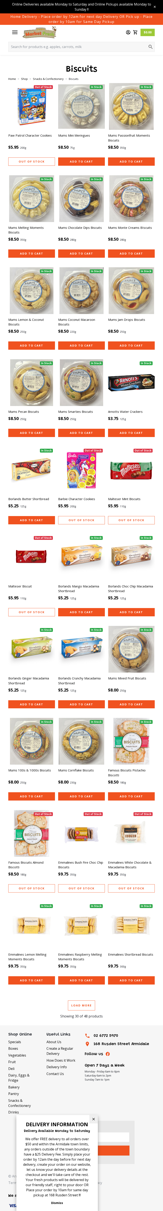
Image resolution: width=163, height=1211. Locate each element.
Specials (14, 1042)
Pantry (13, 1093)
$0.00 (148, 32)
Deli (11, 1068)
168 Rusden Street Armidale (121, 1044)
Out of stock (31, 161)
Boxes (13, 1048)
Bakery (14, 1087)
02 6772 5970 (106, 1036)
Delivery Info (56, 1067)
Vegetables (17, 1055)
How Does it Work (60, 1060)
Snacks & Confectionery (19, 1103)
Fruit (12, 1062)
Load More (81, 1005)
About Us (53, 1042)
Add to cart (81, 161)
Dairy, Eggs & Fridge (19, 1078)
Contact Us (55, 1073)
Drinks (13, 1112)
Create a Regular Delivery (59, 1051)
